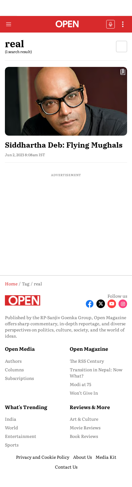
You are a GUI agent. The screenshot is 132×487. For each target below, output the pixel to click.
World (11, 427)
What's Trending (26, 407)
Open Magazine (89, 348)
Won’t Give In (84, 393)
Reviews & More (90, 407)
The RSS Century (87, 361)
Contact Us (66, 467)
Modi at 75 (80, 384)
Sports (11, 445)
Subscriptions (19, 378)
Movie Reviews (85, 427)
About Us (82, 457)
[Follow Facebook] (89, 304)
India (10, 419)
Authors (13, 361)
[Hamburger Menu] (8, 24)
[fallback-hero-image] (66, 101)
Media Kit (105, 457)
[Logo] (66, 24)
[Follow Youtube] (111, 304)
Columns (14, 369)
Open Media (20, 348)
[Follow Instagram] (122, 304)
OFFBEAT (110, 24)
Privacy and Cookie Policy (42, 457)
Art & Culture (84, 419)
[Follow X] (100, 304)
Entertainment (20, 436)
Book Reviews (84, 436)
